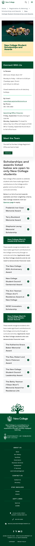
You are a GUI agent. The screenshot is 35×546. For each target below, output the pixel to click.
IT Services (17, 468)
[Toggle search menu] (26, 2)
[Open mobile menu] (31, 2)
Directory (17, 482)
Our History (17, 454)
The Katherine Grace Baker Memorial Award (15, 348)
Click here (8, 153)
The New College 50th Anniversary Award (14, 269)
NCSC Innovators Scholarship (14, 307)
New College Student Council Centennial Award (14, 281)
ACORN (17, 506)
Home (4, 8)
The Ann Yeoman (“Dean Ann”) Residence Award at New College (15, 295)
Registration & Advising (18, 8)
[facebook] (14, 531)
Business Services (17, 462)
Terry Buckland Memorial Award (13, 218)
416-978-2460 (19, 519)
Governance (17, 460)
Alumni (17, 494)
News (17, 452)
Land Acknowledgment (17, 471)
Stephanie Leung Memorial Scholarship (13, 229)
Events (18, 491)
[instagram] (21, 531)
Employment (17, 465)
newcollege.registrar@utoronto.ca (15, 101)
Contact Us (17, 480)
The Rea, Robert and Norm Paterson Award (15, 360)
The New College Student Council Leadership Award (14, 372)
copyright (12, 541)
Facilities (17, 457)
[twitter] (16, 531)
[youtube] (19, 531)
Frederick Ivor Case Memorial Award (15, 209)
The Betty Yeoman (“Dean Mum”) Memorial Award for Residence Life (15, 386)
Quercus (17, 503)
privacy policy (22, 541)
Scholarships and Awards (11, 11)
